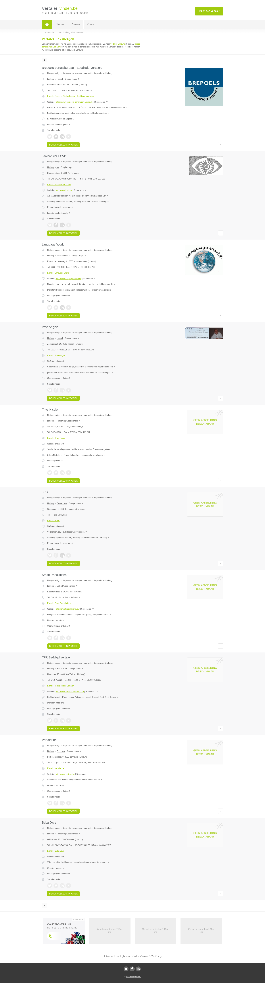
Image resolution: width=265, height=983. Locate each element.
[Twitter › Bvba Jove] (49, 885)
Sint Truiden (62, 668)
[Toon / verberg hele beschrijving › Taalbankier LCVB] (94, 195)
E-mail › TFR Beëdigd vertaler (60, 686)
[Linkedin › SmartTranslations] (62, 637)
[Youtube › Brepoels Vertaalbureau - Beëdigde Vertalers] (68, 136)
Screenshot (101, 102)
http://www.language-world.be (68, 278)
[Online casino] (66, 932)
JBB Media (130, 977)
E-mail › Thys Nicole (56, 438)
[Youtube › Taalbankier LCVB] (68, 225)
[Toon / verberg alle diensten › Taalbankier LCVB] (94, 201)
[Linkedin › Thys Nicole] (62, 472)
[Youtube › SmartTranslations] (68, 637)
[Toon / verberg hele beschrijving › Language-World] (94, 284)
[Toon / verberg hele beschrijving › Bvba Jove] (94, 862)
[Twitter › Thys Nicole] (49, 472)
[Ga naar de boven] (220, 144)
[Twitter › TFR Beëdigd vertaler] (49, 720)
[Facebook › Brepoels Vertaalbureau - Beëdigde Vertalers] (56, 136)
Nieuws (60, 24)
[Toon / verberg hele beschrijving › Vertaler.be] (94, 779)
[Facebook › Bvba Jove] (56, 885)
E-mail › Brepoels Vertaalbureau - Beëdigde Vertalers (70, 96)
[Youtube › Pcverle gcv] (68, 390)
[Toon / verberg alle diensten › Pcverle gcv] (94, 372)
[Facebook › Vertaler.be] (56, 803)
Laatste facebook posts (59, 124)
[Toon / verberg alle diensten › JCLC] (94, 537)
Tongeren (61, 421)
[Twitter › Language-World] (49, 307)
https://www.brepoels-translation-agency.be (75, 102)
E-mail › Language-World (58, 273)
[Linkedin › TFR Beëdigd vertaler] (62, 720)
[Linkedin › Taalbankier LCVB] (62, 225)
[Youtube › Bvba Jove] (68, 885)
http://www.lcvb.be (64, 190)
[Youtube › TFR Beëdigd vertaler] (68, 720)
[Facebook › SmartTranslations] (56, 637)
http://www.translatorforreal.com (70, 691)
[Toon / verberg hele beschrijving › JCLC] (94, 531)
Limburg (50, 79)
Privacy (138, 977)
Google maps (72, 79)
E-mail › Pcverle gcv (56, 355)
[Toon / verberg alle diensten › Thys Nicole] (94, 455)
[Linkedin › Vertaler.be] (62, 803)
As (57, 167)
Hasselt (60, 79)
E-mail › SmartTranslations (59, 603)
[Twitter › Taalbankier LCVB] (49, 225)
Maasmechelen (63, 255)
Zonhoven (61, 751)
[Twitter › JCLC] (49, 555)
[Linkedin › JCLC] (62, 555)
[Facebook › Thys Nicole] (56, 472)
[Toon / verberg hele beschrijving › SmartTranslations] (94, 614)
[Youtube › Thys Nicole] (68, 472)
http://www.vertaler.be (65, 774)
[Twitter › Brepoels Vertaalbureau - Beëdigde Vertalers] (49, 136)
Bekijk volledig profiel (63, 145)
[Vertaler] (47, 24)
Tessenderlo (62, 503)
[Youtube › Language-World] (68, 307)
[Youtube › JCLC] (68, 555)
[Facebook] (132, 968)
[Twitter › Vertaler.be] (49, 803)
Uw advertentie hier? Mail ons (109, 930)
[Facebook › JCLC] (56, 555)
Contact (91, 24)
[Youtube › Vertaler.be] (68, 803)
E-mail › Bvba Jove (55, 851)
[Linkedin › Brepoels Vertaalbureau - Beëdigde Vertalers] (62, 136)
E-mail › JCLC (53, 520)
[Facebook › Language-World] (56, 307)
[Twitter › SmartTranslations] (49, 637)
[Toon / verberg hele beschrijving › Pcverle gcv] (94, 366)
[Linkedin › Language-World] (62, 307)
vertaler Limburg (117, 44)
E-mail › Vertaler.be (55, 768)
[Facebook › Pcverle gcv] (56, 390)
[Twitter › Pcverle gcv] (49, 390)
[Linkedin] (138, 968)
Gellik (59, 586)
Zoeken (75, 24)
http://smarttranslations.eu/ (68, 609)
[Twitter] (126, 968)
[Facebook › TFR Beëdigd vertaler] (56, 720)
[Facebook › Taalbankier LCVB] (56, 225)
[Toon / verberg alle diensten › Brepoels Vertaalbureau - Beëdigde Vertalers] (94, 113)
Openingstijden (55, 460)
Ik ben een (209, 11)
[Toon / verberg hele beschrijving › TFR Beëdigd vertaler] (94, 697)
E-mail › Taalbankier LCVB (59, 184)
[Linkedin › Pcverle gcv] (62, 390)
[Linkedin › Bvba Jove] (62, 885)
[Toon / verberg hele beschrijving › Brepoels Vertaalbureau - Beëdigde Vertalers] (94, 107)
